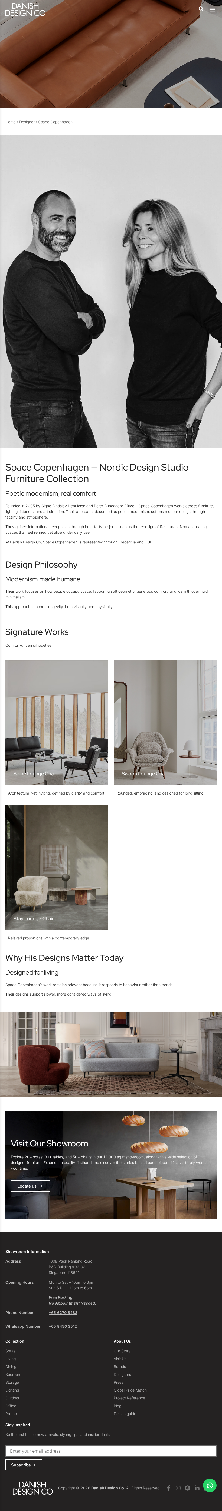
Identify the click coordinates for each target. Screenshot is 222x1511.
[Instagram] (178, 1488)
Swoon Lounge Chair (144, 773)
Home (10, 121)
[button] (212, 9)
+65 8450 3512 (63, 1326)
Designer (27, 121)
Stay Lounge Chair (34, 918)
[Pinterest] (187, 1488)
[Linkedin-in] (197, 1488)
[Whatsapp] (210, 1485)
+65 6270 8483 (63, 1312)
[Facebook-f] (168, 1488)
